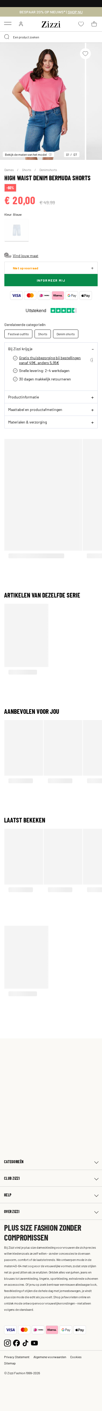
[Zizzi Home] (51, 23)
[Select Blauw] (16, 230)
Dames (9, 169)
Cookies (76, 1357)
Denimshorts (48, 169)
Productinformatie (23, 396)
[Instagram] (7, 1342)
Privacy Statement (16, 1357)
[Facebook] (16, 1342)
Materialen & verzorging (27, 421)
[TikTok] (25, 1342)
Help (7, 1195)
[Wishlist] (85, 53)
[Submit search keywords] (7, 37)
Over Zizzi (11, 1211)
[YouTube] (34, 1342)
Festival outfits (18, 334)
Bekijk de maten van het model (26, 154)
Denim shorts (66, 334)
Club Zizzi (12, 1178)
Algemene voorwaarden (49, 1357)
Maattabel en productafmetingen (35, 409)
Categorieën (13, 1161)
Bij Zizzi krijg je (20, 348)
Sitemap (10, 1363)
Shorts (27, 169)
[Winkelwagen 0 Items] (94, 24)
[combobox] (51, 37)
